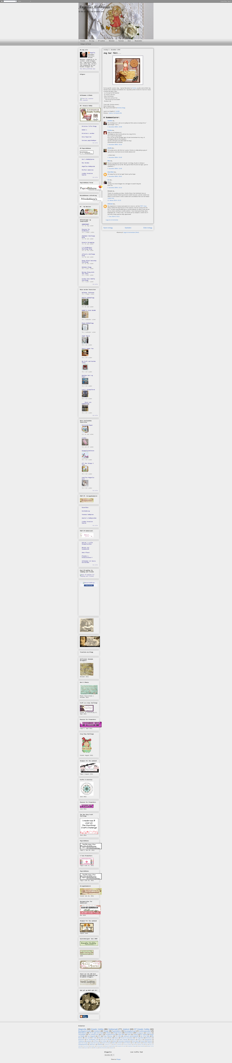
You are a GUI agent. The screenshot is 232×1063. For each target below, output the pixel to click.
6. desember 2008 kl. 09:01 (115, 176)
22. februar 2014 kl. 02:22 (114, 200)
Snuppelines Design (131, 1046)
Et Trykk (94, 1037)
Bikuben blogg (86, 267)
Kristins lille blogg (89, 126)
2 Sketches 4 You (108, 1044)
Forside (82, 41)
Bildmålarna (82, 1033)
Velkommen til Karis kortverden (89, 561)
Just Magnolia (91, 1036)
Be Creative (103, 1041)
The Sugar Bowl (139, 1037)
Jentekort (97, 1031)
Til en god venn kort (96, 1033)
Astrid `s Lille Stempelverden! (87, 543)
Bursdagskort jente (84, 1031)
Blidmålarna (149, 1037)
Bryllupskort (81, 1039)
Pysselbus (85, 507)
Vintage (105, 1031)
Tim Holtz (118, 1036)
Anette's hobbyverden (89, 518)
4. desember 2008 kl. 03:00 (115, 157)
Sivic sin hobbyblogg (86, 403)
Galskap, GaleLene (88, 292)
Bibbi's (84, 130)
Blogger (119, 1059)
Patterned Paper (87, 425)
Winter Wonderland (103, 1047)
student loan (111, 198)
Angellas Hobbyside (94, 7)
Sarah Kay (114, 1039)
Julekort (111, 113)
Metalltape (113, 1046)
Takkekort (100, 1044)
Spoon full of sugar (83, 1042)
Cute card (87, 1037)
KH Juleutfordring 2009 (92, 1039)
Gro (109, 180)
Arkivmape (136, 1044)
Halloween (132, 1039)
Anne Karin (111, 172)
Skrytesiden (138, 41)
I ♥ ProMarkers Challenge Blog (87, 248)
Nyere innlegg (108, 228)
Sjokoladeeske (148, 1039)
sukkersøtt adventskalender (130, 1036)
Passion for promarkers (127, 1037)
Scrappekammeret (110, 1034)
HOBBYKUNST (85, 224)
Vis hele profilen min (87, 69)
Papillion (139, 1042)
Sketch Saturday (123, 1039)
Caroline (110, 120)
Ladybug (135, 1034)
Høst (110, 1041)
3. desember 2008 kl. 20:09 (115, 127)
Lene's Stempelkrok (88, 389)
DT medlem (101, 41)
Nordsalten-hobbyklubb (124, 1041)
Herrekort (119, 1042)
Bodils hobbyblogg (88, 297)
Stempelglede (82, 1034)
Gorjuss (116, 1037)
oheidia (110, 148)
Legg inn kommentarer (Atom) (131, 232)
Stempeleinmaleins (88, 450)
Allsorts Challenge (117, 1044)
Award (108, 1033)
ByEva (113, 1042)
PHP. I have (143, 206)
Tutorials (121, 41)
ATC (99, 1036)
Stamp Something (141, 1046)
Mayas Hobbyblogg (87, 323)
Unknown (110, 204)
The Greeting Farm (93, 1034)
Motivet (114, 1041)
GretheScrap (86, 511)
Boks (110, 1037)
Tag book (86, 1047)
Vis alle (95, 142)
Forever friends (86, 1046)
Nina (109, 160)
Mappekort (107, 1046)
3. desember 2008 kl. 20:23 (115, 144)
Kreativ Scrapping (88, 242)
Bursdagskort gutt (130, 1031)
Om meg (91, 41)
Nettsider (111, 41)
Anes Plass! (86, 552)
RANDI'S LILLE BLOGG (89, 310)
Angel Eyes (117, 1033)
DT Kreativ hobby (142, 1029)
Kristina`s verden (88, 133)
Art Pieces (96, 1041)
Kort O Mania (127, 1042)
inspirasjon (111, 1047)
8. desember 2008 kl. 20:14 (115, 187)
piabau (84, 438)
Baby (146, 1044)
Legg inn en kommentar (112, 220)
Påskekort (149, 1041)
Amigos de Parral (85, 44)
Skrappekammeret (82, 1044)
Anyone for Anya (106, 1042)
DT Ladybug (143, 1034)
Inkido (128, 1034)
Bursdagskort (139, 1033)
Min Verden (85, 163)
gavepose (88, 1041)
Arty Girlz (141, 1044)
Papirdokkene (116, 1031)
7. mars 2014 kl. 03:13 (113, 216)
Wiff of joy (96, 1047)
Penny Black (135, 1041)
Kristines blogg (121, 107)
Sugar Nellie (121, 1034)
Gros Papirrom (86, 137)
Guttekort (148, 1033)
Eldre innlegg (147, 228)
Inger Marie (86, 336)
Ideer (129, 41)
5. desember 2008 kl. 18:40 (115, 168)
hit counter (84, 100)
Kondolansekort (99, 1046)
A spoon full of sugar (95, 1042)
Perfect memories (87, 170)
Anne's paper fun (87, 348)
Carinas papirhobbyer (89, 140)
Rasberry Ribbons (147, 1042)
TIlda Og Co (93, 1044)
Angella (92, 52)
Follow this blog (88, 585)
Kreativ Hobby (97, 1029)
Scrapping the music (121, 1046)
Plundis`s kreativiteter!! (87, 556)
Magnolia (82, 1029)
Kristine (134, 88)
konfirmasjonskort (145, 1031)
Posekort (143, 1041)
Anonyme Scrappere (127, 1044)
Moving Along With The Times (88, 273)
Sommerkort (129, 1033)
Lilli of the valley (145, 1036)
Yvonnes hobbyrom (87, 514)
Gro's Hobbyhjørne (88, 159)
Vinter (91, 1047)
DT (102, 1034)
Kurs (133, 1042)
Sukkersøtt (113, 1029)
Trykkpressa (81, 1041)
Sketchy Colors (103, 1037)
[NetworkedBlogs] (89, 582)
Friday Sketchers (108, 1036)
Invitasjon (93, 1046)
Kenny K (140, 1039)
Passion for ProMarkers (86, 230)
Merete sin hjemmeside (85, 548)
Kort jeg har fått (118, 113)
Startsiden (128, 228)
